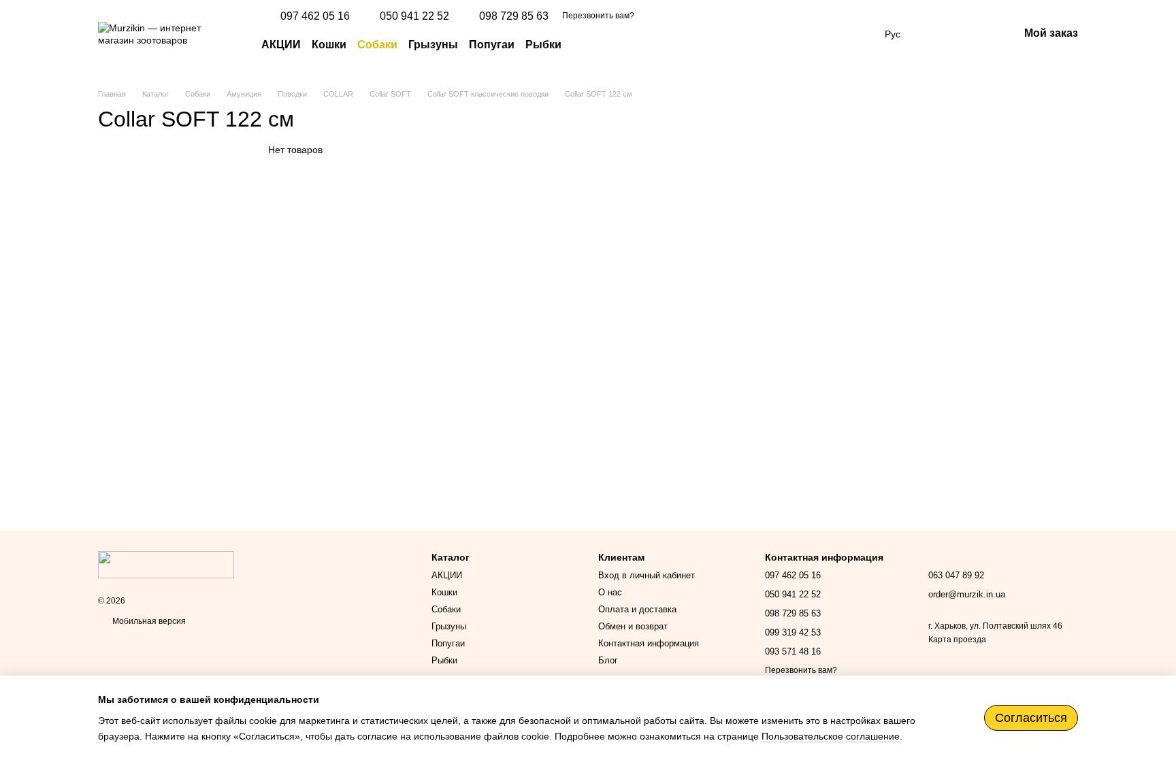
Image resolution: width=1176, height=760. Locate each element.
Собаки (377, 44)
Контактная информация (648, 643)
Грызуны (433, 44)
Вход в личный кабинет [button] (646, 575)
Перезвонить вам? (598, 15)
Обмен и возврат (633, 626)
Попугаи (491, 44)
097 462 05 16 (315, 16)
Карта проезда (957, 639)
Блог (608, 660)
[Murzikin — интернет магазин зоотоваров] (166, 564)
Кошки (329, 44)
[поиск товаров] (586, 45)
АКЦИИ (281, 44)
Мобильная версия (148, 621)
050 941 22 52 (414, 16)
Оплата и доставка (637, 609)
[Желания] (937, 34)
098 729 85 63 (514, 16)
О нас (610, 592)
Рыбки (543, 44)
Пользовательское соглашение (831, 736)
